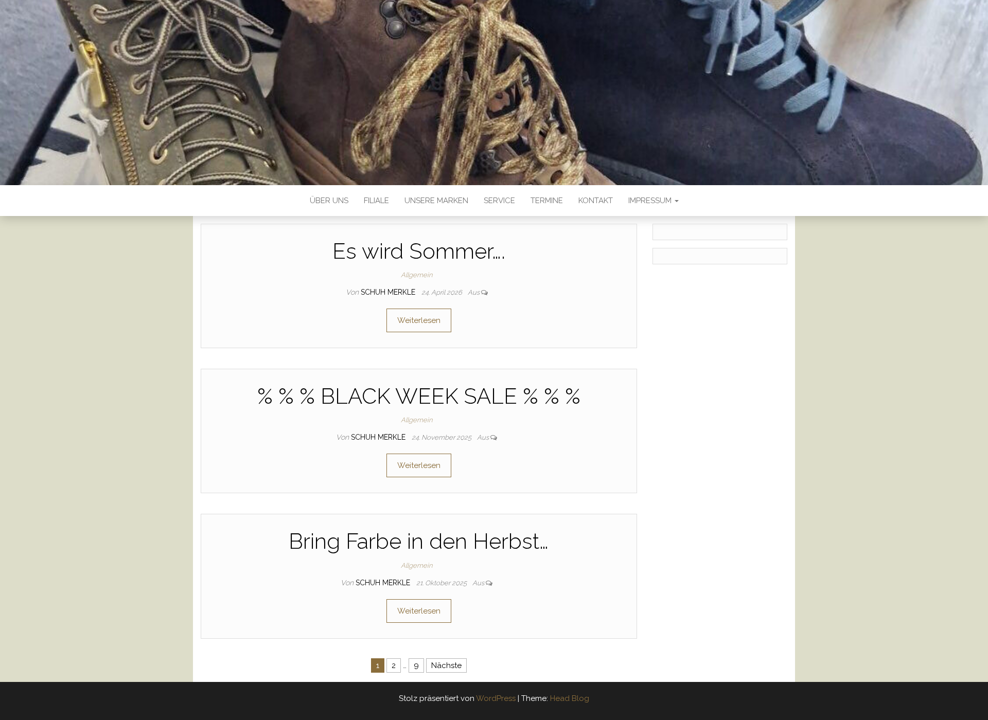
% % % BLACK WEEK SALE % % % (418, 396)
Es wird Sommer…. (418, 251)
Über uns (329, 200)
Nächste (446, 665)
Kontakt (595, 200)
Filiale (376, 200)
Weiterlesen (418, 320)
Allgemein (416, 275)
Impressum (651, 200)
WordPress (496, 698)
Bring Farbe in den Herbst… (419, 541)
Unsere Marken (436, 200)
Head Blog (569, 698)
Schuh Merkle (389, 292)
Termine (547, 200)
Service (499, 200)
